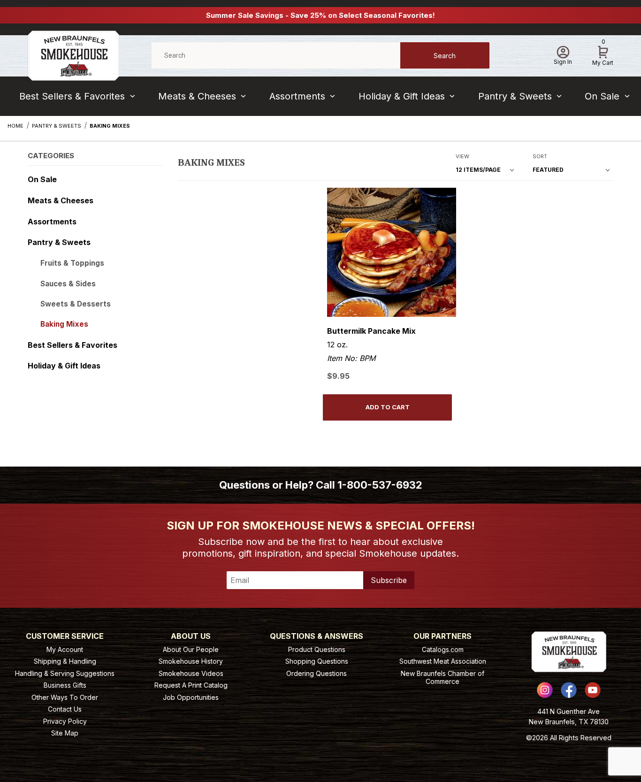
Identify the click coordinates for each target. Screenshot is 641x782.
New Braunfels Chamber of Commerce (442, 677)
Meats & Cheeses (197, 96)
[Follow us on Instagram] (544, 690)
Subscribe (389, 580)
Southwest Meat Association (442, 661)
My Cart (602, 54)
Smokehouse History (191, 661)
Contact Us (65, 709)
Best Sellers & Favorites (72, 96)
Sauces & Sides (68, 283)
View (462, 156)
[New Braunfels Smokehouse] (73, 55)
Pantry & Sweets (515, 96)
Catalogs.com (443, 649)
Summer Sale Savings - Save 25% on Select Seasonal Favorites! (320, 15)
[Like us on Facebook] (568, 690)
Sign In (563, 61)
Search (445, 56)
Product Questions (316, 649)
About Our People (191, 649)
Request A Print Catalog (191, 685)
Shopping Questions (316, 661)
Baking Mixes (64, 324)
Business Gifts (65, 685)
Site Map (64, 733)
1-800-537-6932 (379, 485)
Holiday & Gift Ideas (402, 96)
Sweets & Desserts (75, 303)
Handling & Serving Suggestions (64, 673)
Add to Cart (388, 407)
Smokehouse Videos (191, 673)
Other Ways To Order (64, 697)
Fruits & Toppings (72, 263)
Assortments (297, 96)
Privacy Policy (65, 721)
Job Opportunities (191, 697)
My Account (64, 649)
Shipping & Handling (65, 661)
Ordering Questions (316, 673)
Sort (540, 156)
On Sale (602, 96)
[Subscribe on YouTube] (592, 690)
